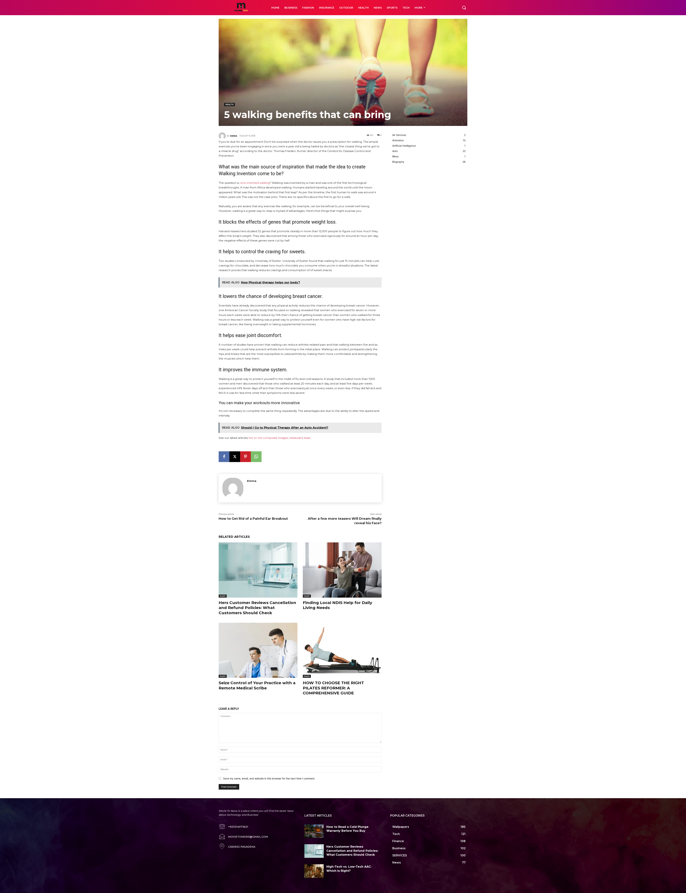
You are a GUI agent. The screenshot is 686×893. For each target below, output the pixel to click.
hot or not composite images (268, 438)
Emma (233, 136)
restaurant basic (300, 438)
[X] (234, 456)
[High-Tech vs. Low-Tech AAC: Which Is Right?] (314, 871)
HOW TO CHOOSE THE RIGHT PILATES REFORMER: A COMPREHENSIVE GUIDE (333, 687)
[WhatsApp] (256, 456)
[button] (464, 7)
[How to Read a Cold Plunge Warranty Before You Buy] (314, 831)
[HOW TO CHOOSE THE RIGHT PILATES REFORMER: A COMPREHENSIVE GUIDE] (342, 650)
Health (229, 104)
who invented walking (255, 182)
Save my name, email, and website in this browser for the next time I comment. (269, 778)
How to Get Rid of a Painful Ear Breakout (253, 519)
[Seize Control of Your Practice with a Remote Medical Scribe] (258, 650)
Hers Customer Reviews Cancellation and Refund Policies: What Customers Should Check (257, 607)
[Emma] (223, 135)
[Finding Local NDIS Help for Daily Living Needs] (342, 570)
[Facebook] (224, 456)
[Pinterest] (245, 456)
